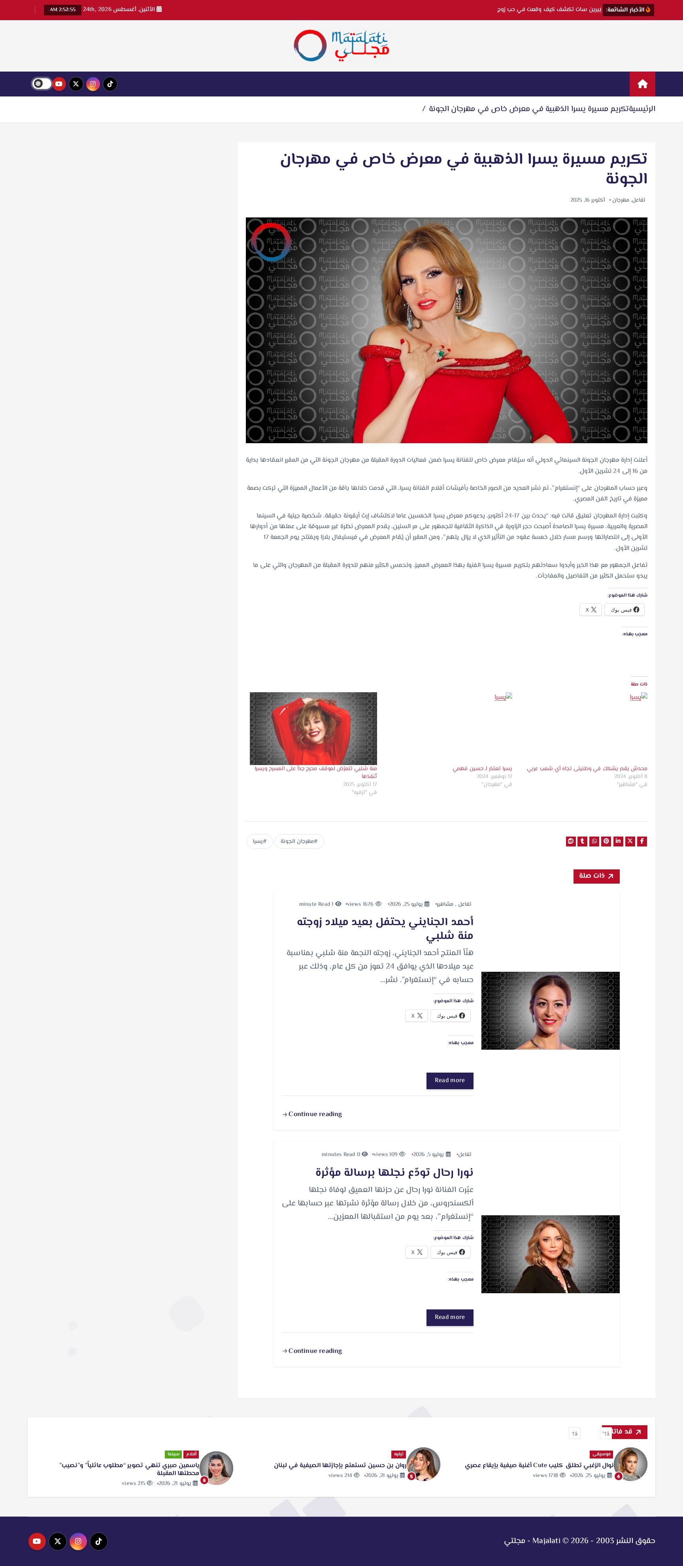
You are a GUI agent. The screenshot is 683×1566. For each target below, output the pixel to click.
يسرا (258, 841)
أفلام (191, 1454)
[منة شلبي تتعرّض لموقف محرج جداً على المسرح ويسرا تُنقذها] (313, 728)
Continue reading (314, 1114)
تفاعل (638, 200)
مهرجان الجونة (297, 841)
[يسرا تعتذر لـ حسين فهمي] (448, 728)
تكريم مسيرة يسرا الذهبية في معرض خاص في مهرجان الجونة (529, 109)
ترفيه (399, 1454)
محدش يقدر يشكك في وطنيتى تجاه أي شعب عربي (587, 769)
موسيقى (601, 1454)
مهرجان (620, 200)
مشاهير (445, 904)
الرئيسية (642, 109)
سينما (173, 1454)
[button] (606, 1433)
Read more (450, 1081)
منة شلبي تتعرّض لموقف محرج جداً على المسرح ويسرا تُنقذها (316, 773)
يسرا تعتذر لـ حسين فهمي (482, 769)
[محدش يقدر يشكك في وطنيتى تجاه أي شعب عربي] (583, 728)
